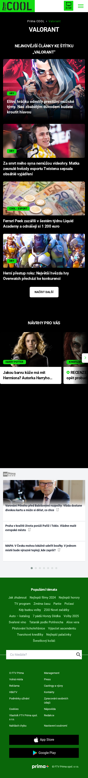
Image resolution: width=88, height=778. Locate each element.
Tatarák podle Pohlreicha (46, 622)
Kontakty (49, 692)
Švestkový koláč (44, 641)
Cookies (14, 709)
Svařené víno (17, 622)
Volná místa (16, 679)
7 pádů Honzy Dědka (47, 616)
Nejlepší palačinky (58, 634)
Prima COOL (35, 21)
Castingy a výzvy (53, 685)
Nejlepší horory (69, 597)
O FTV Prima (16, 672)
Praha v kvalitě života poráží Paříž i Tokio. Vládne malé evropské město (40, 528)
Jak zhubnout (17, 597)
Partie (57, 604)
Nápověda (50, 709)
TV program (22, 604)
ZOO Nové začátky (56, 610)
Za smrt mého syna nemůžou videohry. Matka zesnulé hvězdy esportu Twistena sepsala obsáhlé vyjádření (41, 168)
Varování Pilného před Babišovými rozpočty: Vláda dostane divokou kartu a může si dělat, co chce (43, 508)
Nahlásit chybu (17, 725)
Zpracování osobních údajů (56, 700)
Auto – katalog (19, 616)
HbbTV (13, 692)
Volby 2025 (71, 616)
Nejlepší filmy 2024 (43, 597)
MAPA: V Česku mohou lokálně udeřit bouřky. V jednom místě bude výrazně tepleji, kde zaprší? (40, 548)
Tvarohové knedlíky (30, 634)
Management (51, 672)
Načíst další (44, 292)
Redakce (49, 715)
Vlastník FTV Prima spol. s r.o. (23, 717)
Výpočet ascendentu (62, 628)
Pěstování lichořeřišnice (28, 628)
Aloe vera (72, 622)
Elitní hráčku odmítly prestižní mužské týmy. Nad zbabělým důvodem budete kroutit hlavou (40, 107)
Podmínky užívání (19, 698)
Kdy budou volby (30, 610)
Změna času (42, 604)
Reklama (14, 685)
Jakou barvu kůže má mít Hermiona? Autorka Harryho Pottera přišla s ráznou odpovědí (26, 375)
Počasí (69, 604)
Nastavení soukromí (55, 725)
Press (47, 679)
